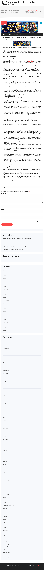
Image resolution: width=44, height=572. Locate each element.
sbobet (4, 469)
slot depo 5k (5, 513)
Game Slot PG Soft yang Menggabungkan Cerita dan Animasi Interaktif (17, 243)
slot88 (20, 34)
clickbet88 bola (6, 367)
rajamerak (5, 461)
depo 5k (4, 381)
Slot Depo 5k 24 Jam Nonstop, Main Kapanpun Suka (13, 249)
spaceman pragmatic (7, 544)
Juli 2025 (4, 305)
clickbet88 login (6, 373)
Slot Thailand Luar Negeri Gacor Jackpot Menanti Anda (19, 3)
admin (4, 34)
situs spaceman (6, 494)
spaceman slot (5, 546)
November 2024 (6, 327)
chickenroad (5, 359)
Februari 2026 (5, 286)
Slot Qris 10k (5, 530)
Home (28, 10)
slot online (5, 524)
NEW (4, 442)
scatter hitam (5, 477)
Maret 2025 (5, 316)
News (4, 444)
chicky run (4, 362)
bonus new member (7, 354)
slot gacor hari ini (6, 522)
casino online (5, 356)
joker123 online (6, 400)
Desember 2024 (6, 325)
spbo (4, 549)
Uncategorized (34, 10)
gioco (4, 387)
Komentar (4, 193)
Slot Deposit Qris (6, 516)
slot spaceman (5, 532)
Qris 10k (4, 458)
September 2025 (6, 300)
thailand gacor (5, 555)
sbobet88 (5, 472)
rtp (3, 466)
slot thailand (5, 535)
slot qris (4, 527)
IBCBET (4, 389)
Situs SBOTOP (5, 489)
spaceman (5, 541)
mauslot (4, 433)
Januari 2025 (5, 322)
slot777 (4, 538)
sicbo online (5, 486)
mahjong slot (5, 420)
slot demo (5, 508)
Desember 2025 (6, 292)
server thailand (6, 480)
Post (4, 455)
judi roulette (5, 409)
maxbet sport (5, 439)
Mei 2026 (4, 278)
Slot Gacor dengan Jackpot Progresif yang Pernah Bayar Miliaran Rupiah (17, 246)
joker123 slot (5, 403)
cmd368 (4, 376)
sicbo (4, 483)
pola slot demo (6, 453)
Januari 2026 (5, 289)
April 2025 (5, 314)
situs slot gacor (6, 491)
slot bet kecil (5, 502)
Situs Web (3, 215)
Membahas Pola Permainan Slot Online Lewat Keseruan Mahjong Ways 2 (17, 238)
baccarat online (6, 348)
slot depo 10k (5, 510)
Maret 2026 (5, 283)
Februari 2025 (5, 319)
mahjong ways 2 (6, 425)
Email (2, 209)
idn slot (4, 395)
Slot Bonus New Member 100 (8, 505)
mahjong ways (5, 422)
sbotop (4, 475)
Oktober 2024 (5, 330)
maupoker (5, 431)
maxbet (4, 436)
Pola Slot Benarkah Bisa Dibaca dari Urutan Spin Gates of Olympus (16, 241)
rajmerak (4, 464)
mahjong (4, 417)
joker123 (4, 398)
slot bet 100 (5, 497)
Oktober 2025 (5, 297)
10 (3, 343)
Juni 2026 (4, 275)
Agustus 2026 (5, 270)
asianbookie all (5, 345)
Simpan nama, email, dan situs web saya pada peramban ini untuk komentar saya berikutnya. (22, 221)
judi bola (4, 406)
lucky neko (5, 414)
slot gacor (5, 519)
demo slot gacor (6, 378)
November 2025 (6, 294)
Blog (3, 351)
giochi (4, 384)
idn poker (4, 392)
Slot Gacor (17, 34)
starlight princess (6, 552)
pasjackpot (5, 450)
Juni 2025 (4, 308)
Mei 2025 (4, 311)
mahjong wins (5, 428)
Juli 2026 (4, 272)
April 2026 (5, 281)
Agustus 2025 (5, 303)
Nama (3, 204)
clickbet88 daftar (6, 370)
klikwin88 (4, 411)
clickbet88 (5, 365)
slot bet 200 (5, 499)
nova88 (4, 447)
